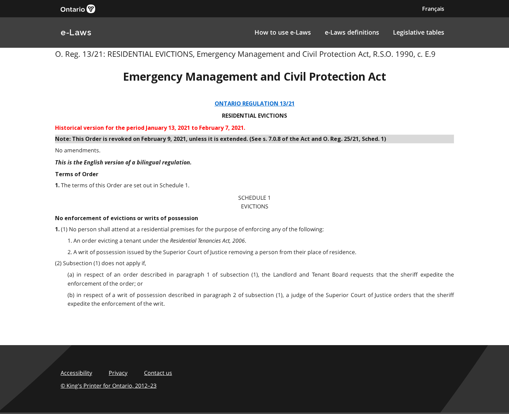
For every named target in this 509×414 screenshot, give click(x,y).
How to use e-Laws (282, 32)
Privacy (118, 373)
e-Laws (76, 32)
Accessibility (76, 373)
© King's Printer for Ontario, (109, 385)
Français (433, 8)
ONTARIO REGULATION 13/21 (255, 103)
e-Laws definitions (352, 32)
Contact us (158, 373)
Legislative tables (418, 32)
